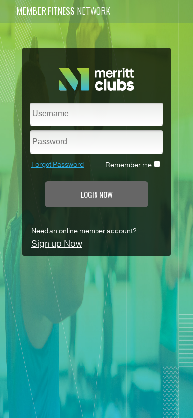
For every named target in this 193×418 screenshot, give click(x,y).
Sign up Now (56, 244)
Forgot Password (57, 164)
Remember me (128, 165)
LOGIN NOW (97, 194)
